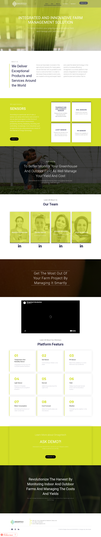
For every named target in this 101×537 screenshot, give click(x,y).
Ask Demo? (73, 3)
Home (46, 3)
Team (52, 3)
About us (58, 3)
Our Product (65, 3)
